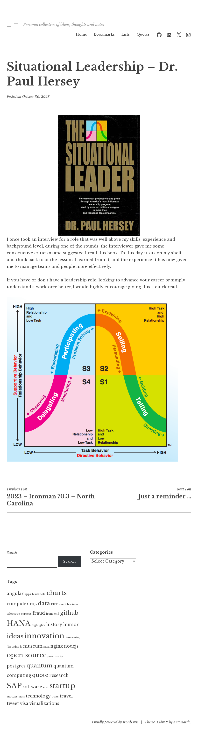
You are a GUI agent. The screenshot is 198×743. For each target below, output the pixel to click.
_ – (13, 23)
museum (32, 646)
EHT (54, 604)
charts (57, 593)
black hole (39, 594)
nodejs (71, 646)
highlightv (38, 625)
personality (55, 656)
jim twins (13, 646)
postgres (16, 666)
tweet (13, 703)
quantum (39, 665)
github (69, 612)
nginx (56, 646)
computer (18, 603)
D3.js (33, 604)
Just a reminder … (164, 493)
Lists (125, 34)
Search (12, 552)
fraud (39, 613)
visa (24, 703)
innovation (44, 636)
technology (38, 696)
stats (22, 696)
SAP (14, 685)
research (59, 675)
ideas (15, 636)
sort (46, 687)
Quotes (143, 34)
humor (71, 624)
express (26, 613)
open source (27, 655)
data (44, 603)
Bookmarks (104, 34)
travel (66, 696)
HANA (19, 623)
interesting (72, 637)
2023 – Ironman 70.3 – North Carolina (51, 497)
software (32, 686)
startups (12, 696)
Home (81, 34)
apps (28, 594)
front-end (52, 613)
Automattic (181, 722)
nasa (46, 646)
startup (62, 685)
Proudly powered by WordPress (115, 722)
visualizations (44, 703)
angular (15, 593)
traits (55, 696)
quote (40, 675)
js (21, 646)
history (54, 624)
